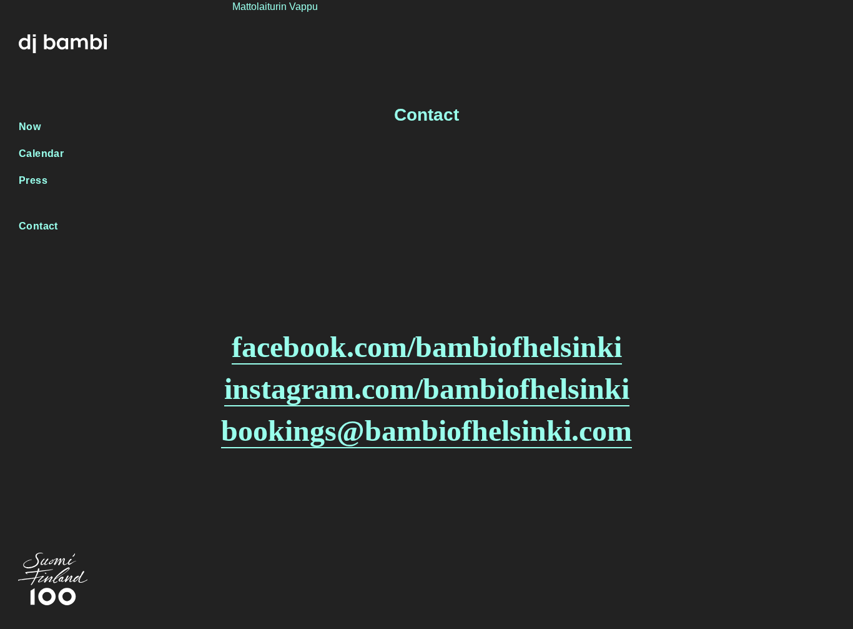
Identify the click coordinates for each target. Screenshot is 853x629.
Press (33, 180)
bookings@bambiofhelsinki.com (426, 430)
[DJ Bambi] (63, 42)
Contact (38, 226)
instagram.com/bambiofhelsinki (426, 388)
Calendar (41, 153)
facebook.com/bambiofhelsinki (427, 346)
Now (30, 126)
